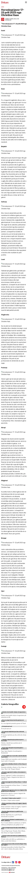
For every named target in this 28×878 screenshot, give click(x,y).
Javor (2, 6)
